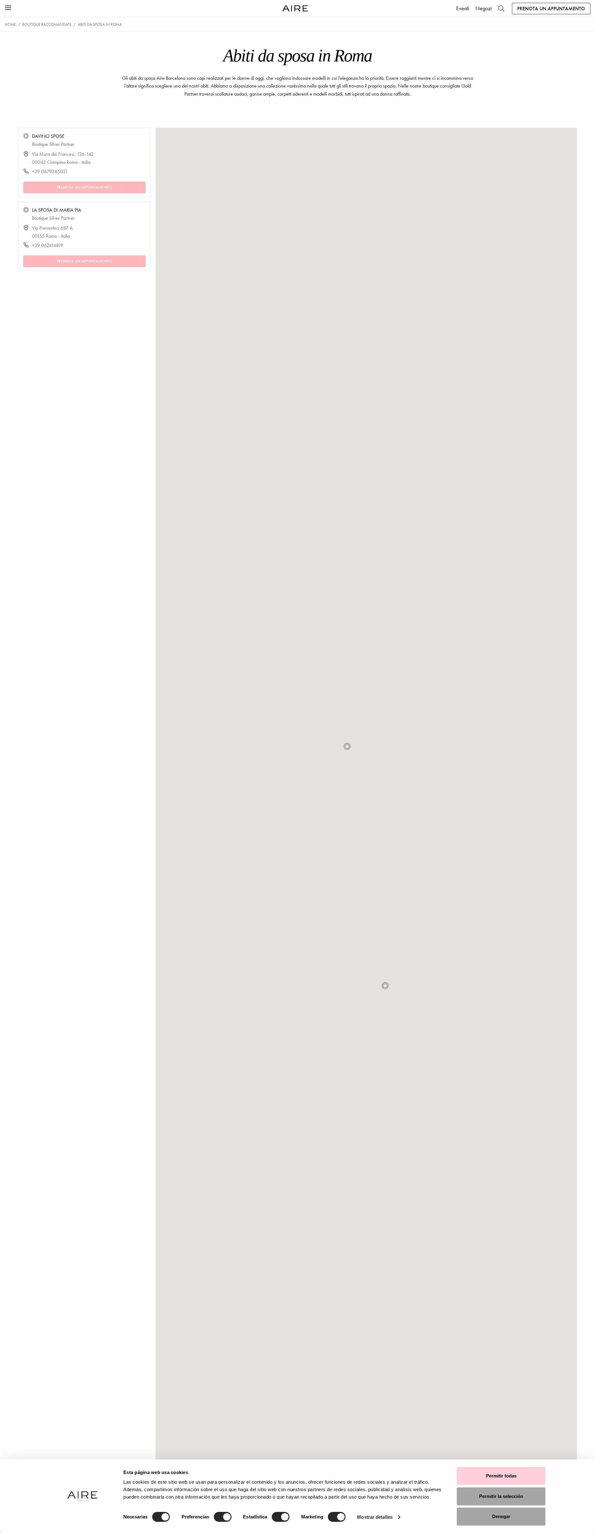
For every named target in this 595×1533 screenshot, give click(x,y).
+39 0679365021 (50, 171)
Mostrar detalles (375, 1517)
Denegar (501, 1516)
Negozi (483, 8)
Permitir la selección (501, 1496)
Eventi (462, 8)
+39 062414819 (47, 245)
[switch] (222, 1517)
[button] (385, 985)
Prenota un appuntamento (551, 8)
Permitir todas (501, 1475)
